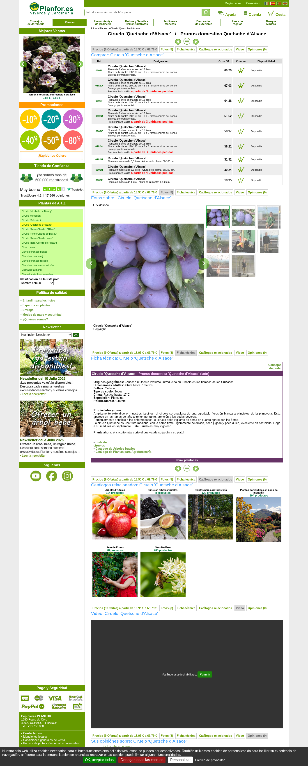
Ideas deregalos (237, 23)
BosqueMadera (271, 23)
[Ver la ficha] (51, 64)
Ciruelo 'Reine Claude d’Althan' (38, 229)
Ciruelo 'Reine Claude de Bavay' (39, 233)
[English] (284, 3)
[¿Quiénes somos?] (51, 184)
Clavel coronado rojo (33, 256)
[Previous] (23, 64)
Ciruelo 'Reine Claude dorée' (37, 238)
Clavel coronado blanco (34, 251)
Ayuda (230, 14)
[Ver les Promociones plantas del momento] (51, 159)
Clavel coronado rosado (35, 260)
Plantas (70, 22)
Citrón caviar (29, 247)
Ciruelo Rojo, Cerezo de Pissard (39, 242)
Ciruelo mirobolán (31, 215)
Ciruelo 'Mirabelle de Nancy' (37, 211)
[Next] (79, 64)
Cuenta (254, 14)
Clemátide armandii (32, 269)
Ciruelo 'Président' (31, 220)
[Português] (278, 3)
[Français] (266, 3)
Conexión (253, 3)
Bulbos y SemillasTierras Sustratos (136, 23)
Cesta (280, 14)
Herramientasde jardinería (103, 23)
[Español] (272, 3)
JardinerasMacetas (170, 23)
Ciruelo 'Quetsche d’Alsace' (37, 224)
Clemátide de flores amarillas (37, 274)
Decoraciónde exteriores (203, 23)
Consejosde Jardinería (36, 23)
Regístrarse (233, 3)
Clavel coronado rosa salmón (38, 265)
